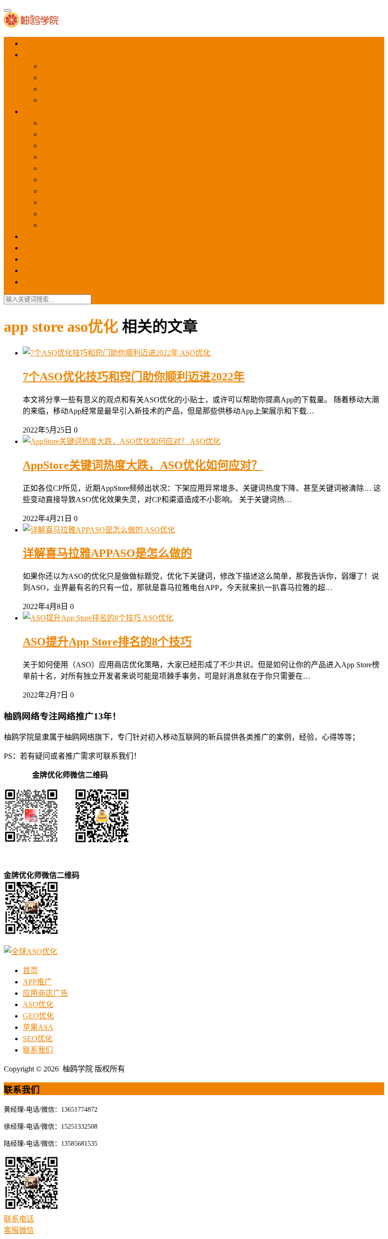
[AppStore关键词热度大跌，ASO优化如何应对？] (106, 441)
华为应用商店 (64, 134)
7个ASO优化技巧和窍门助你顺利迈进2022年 (134, 377)
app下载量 (58, 66)
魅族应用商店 (64, 146)
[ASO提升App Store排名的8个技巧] (82, 618)
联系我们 (38, 282)
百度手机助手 (64, 214)
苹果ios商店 (61, 225)
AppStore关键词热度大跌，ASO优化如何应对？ (143, 465)
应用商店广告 (45, 111)
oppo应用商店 (64, 180)
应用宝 (53, 123)
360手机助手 (62, 191)
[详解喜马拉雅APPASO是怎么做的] (83, 530)
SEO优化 (38, 270)
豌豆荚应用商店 (68, 157)
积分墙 (53, 100)
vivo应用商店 (63, 168)
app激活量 (58, 77)
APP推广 (37, 55)
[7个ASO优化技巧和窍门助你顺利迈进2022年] (101, 353)
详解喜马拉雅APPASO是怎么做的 (107, 553)
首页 (30, 43)
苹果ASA (38, 259)
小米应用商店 (64, 202)
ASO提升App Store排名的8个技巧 (107, 642)
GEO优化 (38, 248)
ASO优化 (38, 236)
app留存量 (58, 89)
